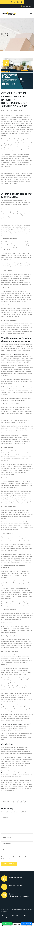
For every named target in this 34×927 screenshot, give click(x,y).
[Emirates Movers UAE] (9, 13)
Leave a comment (19, 110)
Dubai (3, 773)
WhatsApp (7, 923)
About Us (4, 918)
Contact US (11, 916)
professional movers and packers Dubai (18, 149)
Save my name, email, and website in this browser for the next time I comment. (16, 858)
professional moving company (11, 724)
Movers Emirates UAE (19, 909)
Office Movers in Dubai (19, 125)
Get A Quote (25, 916)
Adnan (10, 110)
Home (3, 916)
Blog (2, 110)
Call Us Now (27, 923)
